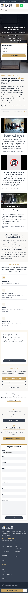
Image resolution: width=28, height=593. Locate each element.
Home (3, 567)
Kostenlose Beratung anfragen (14, 378)
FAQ (3, 569)
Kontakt (3, 572)
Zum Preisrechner (14, 361)
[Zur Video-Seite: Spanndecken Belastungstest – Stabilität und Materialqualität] (14, 125)
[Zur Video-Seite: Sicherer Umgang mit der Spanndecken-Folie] (14, 162)
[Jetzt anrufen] (25, 590)
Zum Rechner (14, 55)
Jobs (16, 546)
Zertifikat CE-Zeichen (20, 549)
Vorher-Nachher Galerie (6, 552)
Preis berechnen (14, 387)
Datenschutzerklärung (13, 585)
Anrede (3, 450)
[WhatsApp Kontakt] (21, 5)
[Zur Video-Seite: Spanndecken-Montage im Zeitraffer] (14, 200)
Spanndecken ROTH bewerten (7, 575)
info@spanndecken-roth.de (8, 540)
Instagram (5, 578)
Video (3, 560)
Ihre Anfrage (5, 500)
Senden (14, 518)
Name (3, 456)
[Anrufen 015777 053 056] (17, 5)
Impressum (4, 585)
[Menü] (25, 5)
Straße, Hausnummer (7, 482)
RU (26, 1)
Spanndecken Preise (7, 546)
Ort (3, 494)
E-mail (3, 476)
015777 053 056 (8, 538)
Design (3, 558)
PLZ (3, 488)
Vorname (4, 462)
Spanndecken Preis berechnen (14, 438)
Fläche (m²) (5, 48)
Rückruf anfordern (14, 383)
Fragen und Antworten (13, 400)
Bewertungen (18, 553)
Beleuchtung (5, 555)
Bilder (3, 549)
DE (24, 1)
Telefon (4, 468)
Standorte (17, 551)
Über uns (17, 556)
